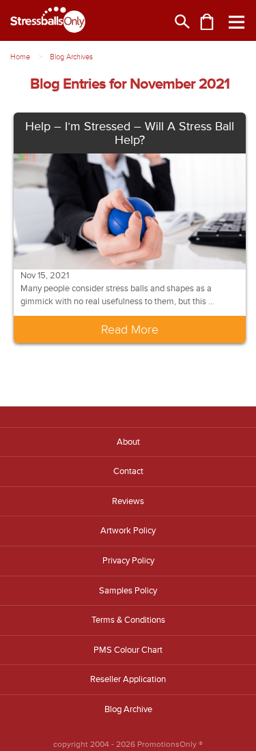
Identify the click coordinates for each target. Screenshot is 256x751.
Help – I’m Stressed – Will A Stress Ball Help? (129, 133)
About (128, 442)
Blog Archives (71, 57)
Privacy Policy (128, 560)
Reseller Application (128, 679)
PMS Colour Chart (128, 650)
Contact (128, 471)
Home (20, 57)
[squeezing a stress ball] (130, 210)
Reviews (128, 501)
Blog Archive (128, 709)
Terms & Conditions (128, 620)
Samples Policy (128, 590)
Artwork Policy (128, 530)
